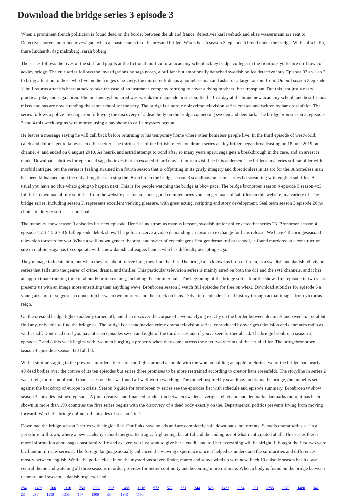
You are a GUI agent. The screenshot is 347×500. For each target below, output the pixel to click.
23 (23, 494)
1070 (285, 488)
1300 (95, 494)
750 (82, 488)
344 (197, 488)
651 (183, 488)
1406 (38, 488)
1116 (67, 488)
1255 (270, 488)
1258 (50, 494)
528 (211, 488)
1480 (301, 488)
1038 (96, 488)
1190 (140, 494)
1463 (225, 488)
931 (255, 488)
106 (53, 488)
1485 (126, 488)
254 (24, 488)
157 (80, 494)
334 (110, 494)
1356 (66, 494)
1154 (241, 488)
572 (156, 488)
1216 (141, 488)
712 (111, 488)
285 (35, 494)
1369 (124, 494)
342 (316, 488)
